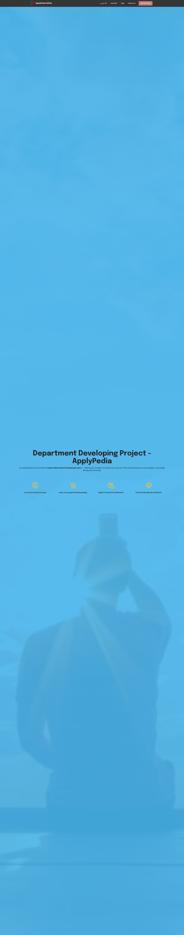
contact (114, 3)
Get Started (146, 3)
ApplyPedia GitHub (44, 3)
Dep (122, 3)
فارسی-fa (103, 3)
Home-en (131, 3)
